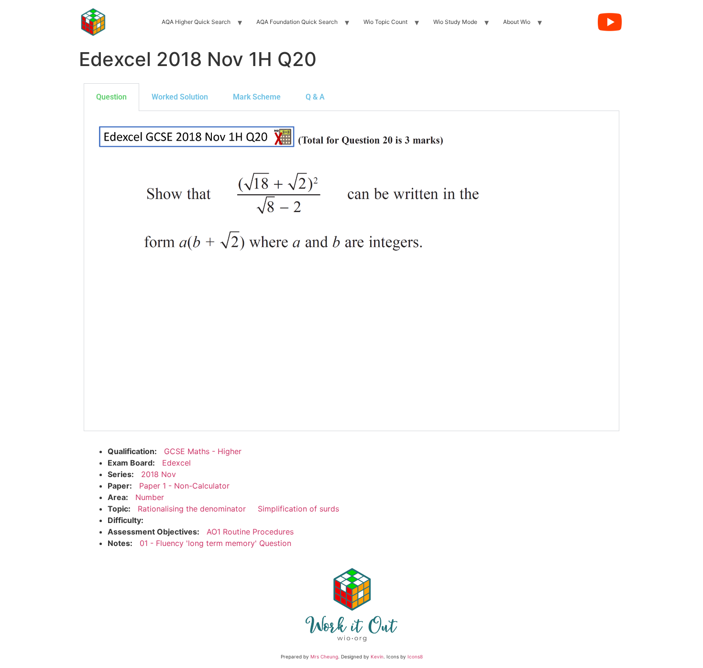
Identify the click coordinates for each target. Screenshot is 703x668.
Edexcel (176, 463)
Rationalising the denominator (192, 508)
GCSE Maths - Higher (203, 451)
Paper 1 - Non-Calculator (184, 485)
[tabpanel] (351, 271)
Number (149, 497)
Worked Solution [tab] (180, 96)
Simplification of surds (298, 508)
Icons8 (415, 656)
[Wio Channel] (609, 22)
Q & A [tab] (315, 96)
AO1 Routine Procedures (250, 531)
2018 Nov (158, 474)
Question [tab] (111, 96)
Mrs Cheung (324, 656)
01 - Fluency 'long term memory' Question (215, 543)
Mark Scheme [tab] (257, 96)
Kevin (377, 656)
